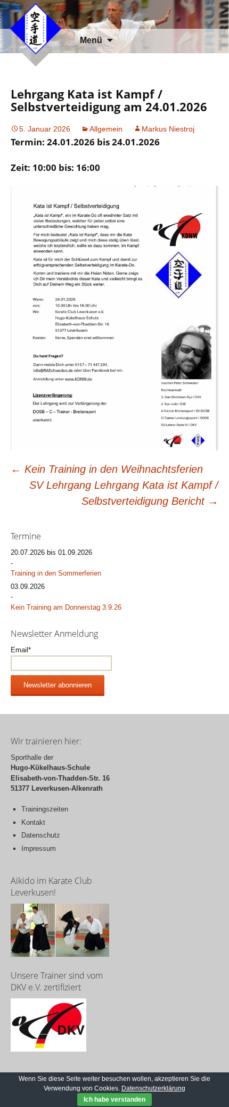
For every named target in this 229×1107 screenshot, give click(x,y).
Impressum (38, 848)
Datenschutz (40, 835)
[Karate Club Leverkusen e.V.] (35, 27)
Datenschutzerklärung (153, 1088)
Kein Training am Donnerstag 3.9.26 (66, 607)
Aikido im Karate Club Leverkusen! (51, 886)
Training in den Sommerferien (56, 573)
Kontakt (33, 822)
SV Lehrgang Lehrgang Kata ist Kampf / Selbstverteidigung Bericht (123, 493)
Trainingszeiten (44, 809)
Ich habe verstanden (114, 1099)
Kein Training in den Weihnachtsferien (107, 469)
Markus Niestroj (168, 129)
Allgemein (105, 129)
